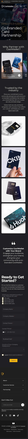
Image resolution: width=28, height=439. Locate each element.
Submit (13, 360)
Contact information (17, 431)
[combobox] (4, 332)
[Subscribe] (22, 404)
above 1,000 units (9, 303)
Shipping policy (14, 429)
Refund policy (9, 431)
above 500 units (9, 302)
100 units (6, 298)
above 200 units (9, 300)
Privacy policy (20, 429)
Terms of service (7, 429)
